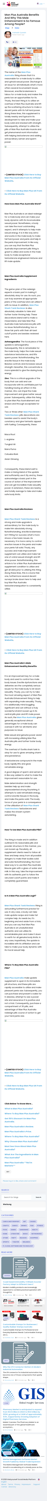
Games (13, 1230)
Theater (15, 1242)
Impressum (26, 1484)
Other (5, 1238)
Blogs (7, 28)
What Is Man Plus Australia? (19, 1108)
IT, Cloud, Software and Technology (18, 1246)
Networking (36, 1234)
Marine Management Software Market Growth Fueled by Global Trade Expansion (21, 1460)
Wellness (26, 1242)
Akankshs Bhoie (9, 1470)
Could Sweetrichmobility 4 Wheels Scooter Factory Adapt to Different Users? (22, 1283)
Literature (15, 1234)
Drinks (24, 1226)
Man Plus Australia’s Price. (18, 1131)
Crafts (6, 1226)
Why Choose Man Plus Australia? (21, 1141)
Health (35, 1230)
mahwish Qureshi (19, 32)
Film (31, 1226)
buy (8, 1172)
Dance (14, 1226)
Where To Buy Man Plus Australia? (22, 1113)
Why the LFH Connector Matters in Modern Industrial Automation (22, 1368)
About (4, 1484)
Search (38, 1197)
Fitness (40, 1226)
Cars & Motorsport (11, 1221)
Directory (12, 1487)
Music (25, 1234)
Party (13, 1238)
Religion (23, 1238)
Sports (6, 1242)
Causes (33, 1221)
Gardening (24, 1230)
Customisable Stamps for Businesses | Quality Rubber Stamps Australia (20, 1325)
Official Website (16, 653)
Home (17, 28)
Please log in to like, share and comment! (19, 1181)
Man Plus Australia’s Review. (19, 1126)
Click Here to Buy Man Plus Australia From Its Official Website (23, 177)
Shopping (34, 1238)
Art (24, 1221)
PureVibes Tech (9, 1337)
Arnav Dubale (9, 1430)
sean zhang (8, 1295)
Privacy (18, 1484)
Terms (10, 1484)
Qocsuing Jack (9, 1380)
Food (5, 1230)
